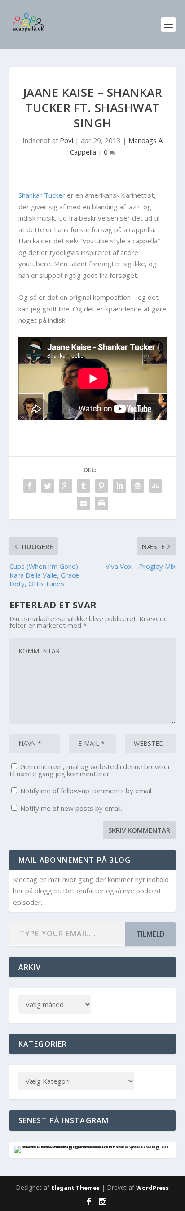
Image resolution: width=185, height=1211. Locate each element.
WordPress (152, 1188)
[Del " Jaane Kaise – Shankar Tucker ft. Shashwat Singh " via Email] (83, 504)
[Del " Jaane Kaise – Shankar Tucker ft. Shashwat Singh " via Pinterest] (101, 486)
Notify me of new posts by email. (71, 808)
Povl (66, 140)
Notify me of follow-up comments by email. (86, 790)
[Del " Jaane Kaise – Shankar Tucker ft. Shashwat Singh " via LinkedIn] (119, 486)
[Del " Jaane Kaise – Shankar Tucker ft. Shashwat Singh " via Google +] (66, 486)
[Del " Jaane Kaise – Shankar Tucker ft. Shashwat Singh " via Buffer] (137, 486)
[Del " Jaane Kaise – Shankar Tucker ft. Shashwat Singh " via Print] (101, 504)
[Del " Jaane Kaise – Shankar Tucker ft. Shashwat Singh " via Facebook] (30, 486)
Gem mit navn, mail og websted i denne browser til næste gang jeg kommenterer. (90, 770)
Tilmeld (150, 934)
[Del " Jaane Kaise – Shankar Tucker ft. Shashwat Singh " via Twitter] (48, 486)
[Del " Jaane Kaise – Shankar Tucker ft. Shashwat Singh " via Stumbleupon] (155, 486)
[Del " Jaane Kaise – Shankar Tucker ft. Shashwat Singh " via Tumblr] (83, 486)
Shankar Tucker (41, 194)
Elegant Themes (75, 1188)
